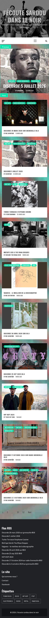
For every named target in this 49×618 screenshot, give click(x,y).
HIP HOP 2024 (9, 414)
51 (18, 512)
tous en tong (10, 417)
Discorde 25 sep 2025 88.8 (14, 374)
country (34, 470)
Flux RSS (7, 528)
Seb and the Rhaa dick (13, 255)
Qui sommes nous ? (9, 576)
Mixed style (8, 431)
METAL (26, 601)
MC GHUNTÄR (9, 336)
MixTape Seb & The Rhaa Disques (16, 252)
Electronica (8, 601)
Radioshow (31, 103)
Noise (7, 225)
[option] (24, 71)
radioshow (8, 306)
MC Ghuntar (9, 133)
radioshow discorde (12, 346)
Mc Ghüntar (9, 427)
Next (29, 512)
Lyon (23, 76)
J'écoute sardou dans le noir (24, 16)
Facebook (6, 584)
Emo (34, 265)
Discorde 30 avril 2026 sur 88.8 (16, 333)
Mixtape (16, 76)
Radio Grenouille (19, 103)
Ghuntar (8, 174)
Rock (17, 596)
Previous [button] (5, 47)
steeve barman (20, 91)
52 (23, 512)
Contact (5, 580)
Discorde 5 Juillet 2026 (13, 171)
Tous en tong (17, 387)
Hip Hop (7, 387)
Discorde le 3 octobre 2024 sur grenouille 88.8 (23, 497)
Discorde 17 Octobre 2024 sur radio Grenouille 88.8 (23, 456)
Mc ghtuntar (10, 295)
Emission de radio (30, 427)
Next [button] (4, 95)
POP (33, 596)
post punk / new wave (12, 265)
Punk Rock (26, 265)
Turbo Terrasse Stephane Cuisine (24, 83)
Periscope (31, 76)
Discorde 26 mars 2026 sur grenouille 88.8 (21, 130)
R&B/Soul (35, 601)
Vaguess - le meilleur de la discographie (20, 293)
